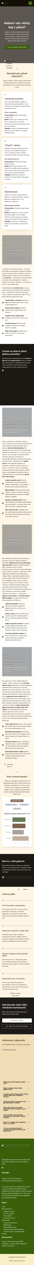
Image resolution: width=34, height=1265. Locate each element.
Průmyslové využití (9, 1218)
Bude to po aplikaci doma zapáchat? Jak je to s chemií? (14, 1123)
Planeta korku (6, 1220)
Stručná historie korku (10, 1223)
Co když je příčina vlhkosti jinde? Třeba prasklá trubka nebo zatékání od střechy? (15, 1095)
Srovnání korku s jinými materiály (13, 1229)
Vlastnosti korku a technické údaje (14, 1231)
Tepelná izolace (17, 801)
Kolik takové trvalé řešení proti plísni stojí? (14, 1082)
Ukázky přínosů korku (10, 1227)
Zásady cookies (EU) (8, 1246)
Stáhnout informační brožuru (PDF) (12, 1241)
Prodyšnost (24, 805)
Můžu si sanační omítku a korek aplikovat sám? (12, 1088)
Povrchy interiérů (9, 1214)
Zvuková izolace (11, 805)
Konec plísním (8, 1216)
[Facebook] (2, 1167)
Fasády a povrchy (9, 1211)
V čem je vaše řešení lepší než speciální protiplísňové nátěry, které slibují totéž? (14, 1129)
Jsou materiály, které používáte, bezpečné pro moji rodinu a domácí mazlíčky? (14, 1116)
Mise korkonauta (7, 1209)
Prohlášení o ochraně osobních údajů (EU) (14, 1244)
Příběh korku (7, 1225)
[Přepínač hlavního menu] (30, 3)
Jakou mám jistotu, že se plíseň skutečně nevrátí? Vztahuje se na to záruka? (14, 1109)
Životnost (17, 809)
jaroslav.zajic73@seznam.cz (14, 1181)
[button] (17, 1083)
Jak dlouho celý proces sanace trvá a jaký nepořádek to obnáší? (14, 1102)
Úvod (3, 1207)
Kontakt (4, 1234)
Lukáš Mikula (21, 1261)
